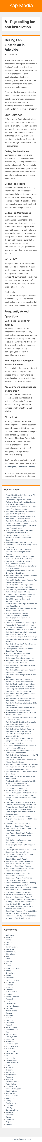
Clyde (8, 1065)
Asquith (8, 1122)
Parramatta (10, 978)
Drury (8, 1001)
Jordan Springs (11, 1027)
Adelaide (10, 55)
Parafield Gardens (12, 1082)
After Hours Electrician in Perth (17, 727)
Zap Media (21, 5)
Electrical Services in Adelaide (17, 859)
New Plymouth (11, 1037)
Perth (8, 959)
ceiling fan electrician (27, 476)
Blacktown (10, 1039)
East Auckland (11, 1034)
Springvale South (12, 997)
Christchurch (11, 973)
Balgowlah (10, 1008)
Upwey (8, 1101)
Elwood (8, 1117)
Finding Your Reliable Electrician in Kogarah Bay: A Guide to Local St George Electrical (21, 819)
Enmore (9, 942)
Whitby (8, 970)
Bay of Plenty (11, 952)
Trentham (9, 989)
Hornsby (9, 1108)
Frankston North (12, 1103)
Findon (8, 963)
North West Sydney (13, 1046)
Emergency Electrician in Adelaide (18, 866)
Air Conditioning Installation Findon (19, 542)
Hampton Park (11, 1074)
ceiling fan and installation (17, 474)
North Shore (10, 1051)
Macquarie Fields (12, 1063)
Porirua (8, 940)
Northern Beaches (12, 1006)
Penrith (8, 975)
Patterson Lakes (12, 1053)
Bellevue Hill (10, 1093)
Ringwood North (12, 1096)
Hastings (9, 994)
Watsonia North (11, 1084)
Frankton (9, 966)
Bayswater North (12, 1110)
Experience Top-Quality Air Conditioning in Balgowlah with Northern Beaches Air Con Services (21, 639)
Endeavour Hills (11, 992)
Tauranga (9, 985)
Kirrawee (9, 1032)
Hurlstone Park (11, 1086)
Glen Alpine (10, 949)
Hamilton (9, 937)
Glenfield (9, 1124)
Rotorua (9, 1013)
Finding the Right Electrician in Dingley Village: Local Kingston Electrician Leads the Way (21, 797)
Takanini (9, 1018)
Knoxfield (9, 1079)
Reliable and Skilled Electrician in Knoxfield (22, 764)
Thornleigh (10, 1119)
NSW (8, 944)
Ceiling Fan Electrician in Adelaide (15, 44)
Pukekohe (9, 1015)
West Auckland (11, 1011)
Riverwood (10, 1072)
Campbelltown (11, 1060)
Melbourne (10, 935)
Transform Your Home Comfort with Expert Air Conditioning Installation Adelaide (19, 551)
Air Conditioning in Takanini (16, 656)
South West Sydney (13, 968)
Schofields (10, 1041)
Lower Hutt (10, 1020)
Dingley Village (11, 1091)
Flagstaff (9, 1025)
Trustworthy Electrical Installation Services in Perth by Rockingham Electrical (18, 537)
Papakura (9, 1077)
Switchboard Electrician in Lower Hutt (20, 658)
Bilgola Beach (11, 954)
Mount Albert (11, 1004)
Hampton (9, 1112)
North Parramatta (12, 980)
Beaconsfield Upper (13, 1089)
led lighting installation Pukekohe (18, 653)
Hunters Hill (10, 1048)
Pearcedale (10, 1115)
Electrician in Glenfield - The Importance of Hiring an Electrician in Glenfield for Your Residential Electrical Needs (21, 901)
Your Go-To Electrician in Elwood (18, 864)
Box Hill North (11, 1067)
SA (16, 55)
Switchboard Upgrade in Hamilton (18, 500)
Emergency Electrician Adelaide (21, 466)
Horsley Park (10, 982)
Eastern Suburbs (12, 947)
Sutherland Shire (12, 1030)
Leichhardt (10, 1023)
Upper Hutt (10, 987)
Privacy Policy (25, 1139)
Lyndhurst (9, 1105)
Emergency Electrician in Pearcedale (19, 861)
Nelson (8, 956)
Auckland (9, 999)
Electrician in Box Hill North (16, 743)
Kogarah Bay (10, 1098)
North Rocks (10, 1058)
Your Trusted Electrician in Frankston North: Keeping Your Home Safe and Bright (19, 835)
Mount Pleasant (12, 1044)
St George (9, 1070)
